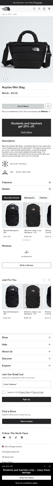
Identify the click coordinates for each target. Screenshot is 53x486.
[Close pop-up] (49, 466)
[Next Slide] (7, 79)
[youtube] (4, 437)
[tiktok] (16, 437)
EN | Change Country (13, 446)
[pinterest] (22, 437)
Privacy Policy (24, 392)
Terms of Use (37, 392)
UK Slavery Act (8, 457)
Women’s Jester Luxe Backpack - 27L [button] (32, 231)
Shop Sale (38, 3)
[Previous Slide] (3, 79)
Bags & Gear (6, 14)
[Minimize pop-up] (44, 466)
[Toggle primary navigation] (49, 9)
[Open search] (34, 9)
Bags (15, 14)
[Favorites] (48, 106)
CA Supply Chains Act (10, 452)
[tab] (23, 240)
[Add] (20, 204)
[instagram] (10, 437)
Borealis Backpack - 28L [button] (11, 231)
